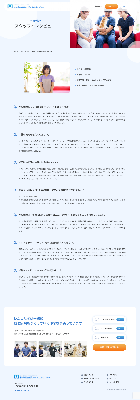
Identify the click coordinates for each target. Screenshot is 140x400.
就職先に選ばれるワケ (91, 378)
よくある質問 (103, 329)
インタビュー (114, 375)
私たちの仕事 (88, 382)
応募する (111, 6)
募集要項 (98, 6)
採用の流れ (113, 378)
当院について (88, 375)
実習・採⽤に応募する (109, 347)
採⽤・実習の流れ (105, 320)
